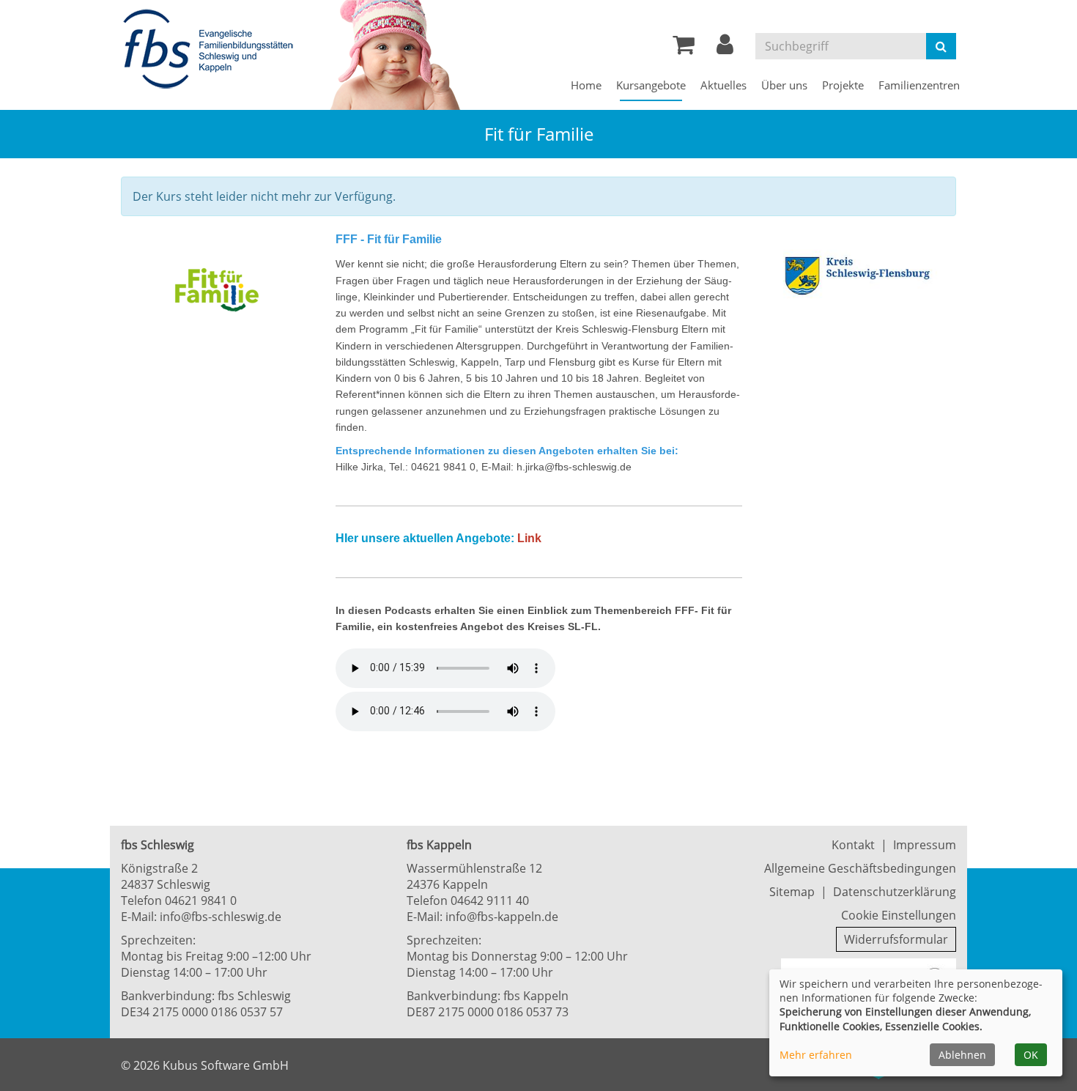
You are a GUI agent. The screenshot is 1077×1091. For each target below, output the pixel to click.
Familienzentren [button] (919, 85)
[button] (725, 48)
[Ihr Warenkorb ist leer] (684, 48)
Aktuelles (723, 85)
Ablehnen (962, 1055)
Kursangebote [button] (651, 85)
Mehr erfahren (816, 1055)
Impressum (924, 845)
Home (586, 85)
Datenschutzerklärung (894, 892)
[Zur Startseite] (212, 50)
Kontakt (853, 845)
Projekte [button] (843, 85)
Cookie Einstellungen (898, 915)
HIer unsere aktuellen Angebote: (425, 538)
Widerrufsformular (896, 939)
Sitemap (792, 892)
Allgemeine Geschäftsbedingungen (860, 868)
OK (1031, 1055)
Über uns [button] (784, 85)
